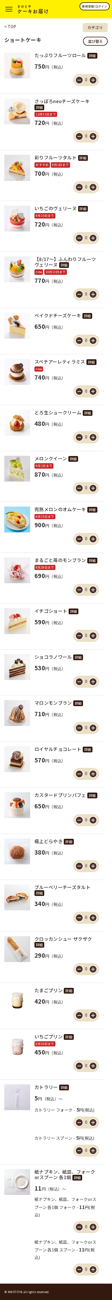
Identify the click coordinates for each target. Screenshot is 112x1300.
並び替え (95, 41)
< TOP (10, 26)
